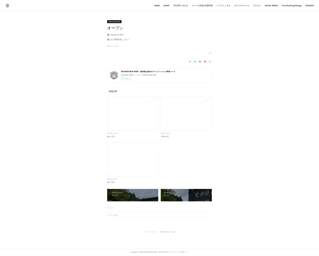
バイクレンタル (224, 5)
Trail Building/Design (292, 5)
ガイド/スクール (241, 5)
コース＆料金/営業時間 (202, 5)
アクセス (257, 5)
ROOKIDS (310, 5)
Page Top (159, 242)
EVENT (166, 5)
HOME (157, 5)
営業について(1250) (112, 46)
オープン (111, 136)
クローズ (165, 136)
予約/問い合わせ (180, 5)
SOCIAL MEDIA (271, 5)
